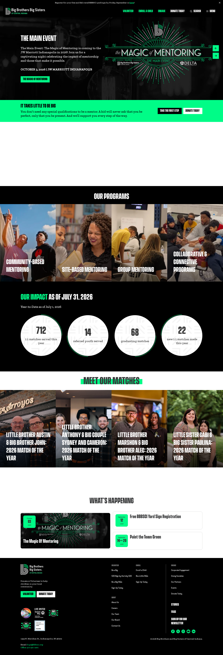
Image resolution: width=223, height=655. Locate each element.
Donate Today (177, 11)
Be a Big (115, 570)
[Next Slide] (216, 48)
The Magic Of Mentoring (35, 79)
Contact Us (116, 626)
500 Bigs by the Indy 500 (122, 576)
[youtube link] (188, 631)
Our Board (116, 620)
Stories (175, 604)
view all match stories (187, 478)
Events (174, 588)
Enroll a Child (146, 11)
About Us (115, 602)
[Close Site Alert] (219, 2)
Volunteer (128, 11)
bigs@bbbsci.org (35, 644)
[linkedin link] (193, 631)
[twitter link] (178, 631)
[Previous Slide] (216, 56)
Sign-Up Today (117, 588)
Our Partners (176, 582)
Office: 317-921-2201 (30, 647)
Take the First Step (169, 110)
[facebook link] (173, 631)
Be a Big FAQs (117, 582)
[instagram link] (183, 631)
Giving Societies (177, 576)
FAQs (173, 611)
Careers (115, 608)
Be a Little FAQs (142, 576)
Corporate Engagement (180, 570)
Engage (161, 11)
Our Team (115, 614)
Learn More (125, 179)
